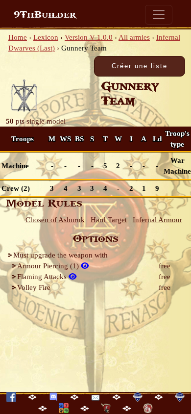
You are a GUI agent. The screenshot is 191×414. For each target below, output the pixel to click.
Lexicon (45, 37)
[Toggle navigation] (158, 15)
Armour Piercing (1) (49, 266)
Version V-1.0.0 (89, 37)
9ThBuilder (45, 15)
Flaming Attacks (43, 277)
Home (17, 37)
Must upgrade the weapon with (60, 255)
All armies (134, 37)
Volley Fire (33, 287)
